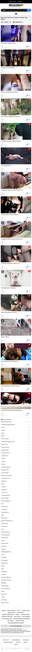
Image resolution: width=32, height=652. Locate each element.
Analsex (15, 461)
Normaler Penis (15, 469)
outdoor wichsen (7, 618)
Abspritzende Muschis (15, 520)
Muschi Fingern (15, 498)
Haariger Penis (15, 450)
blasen (4, 610)
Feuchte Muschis (15, 535)
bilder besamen (20, 612)
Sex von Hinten (15, 438)
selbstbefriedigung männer (21, 618)
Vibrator (15, 458)
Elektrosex (15, 594)
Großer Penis (15, 563)
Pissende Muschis (15, 501)
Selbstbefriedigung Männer (15, 424)
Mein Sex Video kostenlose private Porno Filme (13, 649)
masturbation (17, 616)
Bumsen (15, 549)
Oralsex (15, 430)
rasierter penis (11, 612)
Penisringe (15, 509)
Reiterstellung (15, 472)
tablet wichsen (20, 620)
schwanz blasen (26, 610)
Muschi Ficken (15, 543)
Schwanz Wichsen (15, 467)
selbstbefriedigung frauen (16, 622)
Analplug (15, 574)
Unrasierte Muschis (15, 577)
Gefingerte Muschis (15, 551)
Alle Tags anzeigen (16, 626)
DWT (15, 484)
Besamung (15, 518)
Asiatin (15, 566)
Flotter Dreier (15, 537)
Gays (15, 568)
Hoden (15, 591)
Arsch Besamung (15, 588)
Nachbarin (15, 481)
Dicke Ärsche (15, 523)
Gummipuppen (15, 585)
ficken (17, 614)
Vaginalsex (15, 489)
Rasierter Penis (15, 447)
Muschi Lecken (15, 602)
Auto (15, 529)
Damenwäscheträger (15, 475)
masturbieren (26, 616)
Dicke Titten (15, 492)
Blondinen (15, 583)
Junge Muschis (15, 512)
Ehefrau (15, 464)
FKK (15, 503)
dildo (18, 610)
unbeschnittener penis (7, 616)
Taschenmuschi (15, 478)
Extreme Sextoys (15, 495)
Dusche (15, 540)
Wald (15, 515)
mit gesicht (11, 620)
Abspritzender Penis (15, 421)
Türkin (15, 597)
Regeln (25, 642)
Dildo (15, 433)
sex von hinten (25, 614)
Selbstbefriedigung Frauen (15, 441)
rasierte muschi (11, 610)
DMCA (16, 644)
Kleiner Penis (15, 444)
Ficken (15, 436)
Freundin (15, 486)
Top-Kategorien (7, 419)
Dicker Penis (15, 526)
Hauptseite (6, 640)
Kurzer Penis (15, 506)
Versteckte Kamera (15, 580)
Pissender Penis (15, 452)
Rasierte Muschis (15, 532)
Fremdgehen (15, 560)
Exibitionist (15, 557)
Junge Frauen (15, 455)
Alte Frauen (15, 599)
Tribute (15, 427)
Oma (15, 554)
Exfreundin (15, 546)
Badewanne (15, 571)
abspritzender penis (8, 614)
